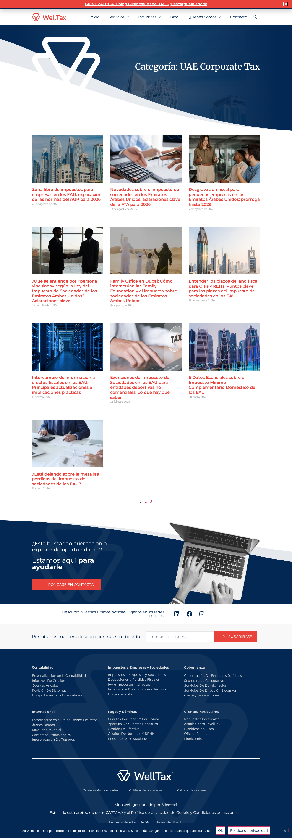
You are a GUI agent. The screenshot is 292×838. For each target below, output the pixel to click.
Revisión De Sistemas (49, 690)
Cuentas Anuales (45, 685)
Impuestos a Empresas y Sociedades (137, 675)
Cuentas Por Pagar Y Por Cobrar (133, 719)
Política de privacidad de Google (160, 812)
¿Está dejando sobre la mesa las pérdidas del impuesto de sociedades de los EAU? (65, 479)
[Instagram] (202, 614)
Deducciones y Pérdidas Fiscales (134, 679)
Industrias (147, 17)
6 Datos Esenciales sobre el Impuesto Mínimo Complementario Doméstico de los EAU (222, 385)
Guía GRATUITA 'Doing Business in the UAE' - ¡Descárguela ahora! (146, 4)
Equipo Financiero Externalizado (57, 695)
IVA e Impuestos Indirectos (129, 684)
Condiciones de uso (211, 812)
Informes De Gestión (48, 681)
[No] (285, 830)
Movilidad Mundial (46, 730)
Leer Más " (39, 212)
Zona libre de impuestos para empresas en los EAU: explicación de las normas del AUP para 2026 (67, 194)
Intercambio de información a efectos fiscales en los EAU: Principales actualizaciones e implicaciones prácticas (63, 385)
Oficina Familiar (197, 734)
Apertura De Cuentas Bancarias (133, 724)
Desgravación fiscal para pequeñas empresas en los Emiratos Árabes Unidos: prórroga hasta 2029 (224, 197)
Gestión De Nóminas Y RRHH (131, 734)
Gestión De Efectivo (124, 729)
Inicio (94, 17)
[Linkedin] (176, 614)
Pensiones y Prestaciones (128, 739)
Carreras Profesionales (100, 790)
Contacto (238, 17)
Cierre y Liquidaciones (201, 695)
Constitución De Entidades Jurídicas (213, 676)
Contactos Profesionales (51, 735)
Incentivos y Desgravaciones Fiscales (137, 689)
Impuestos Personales (201, 719)
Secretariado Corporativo (204, 681)
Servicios (117, 17)
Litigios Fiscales (120, 694)
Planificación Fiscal (199, 729)
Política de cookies (191, 790)
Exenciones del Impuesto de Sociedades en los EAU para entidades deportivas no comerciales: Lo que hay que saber (140, 387)
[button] (285, 4)
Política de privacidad (146, 790)
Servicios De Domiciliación (205, 685)
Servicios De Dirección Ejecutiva (210, 690)
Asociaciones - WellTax (202, 724)
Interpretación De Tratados (53, 740)
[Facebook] (189, 614)
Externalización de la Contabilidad (59, 676)
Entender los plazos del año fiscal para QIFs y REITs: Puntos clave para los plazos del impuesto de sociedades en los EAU (223, 289)
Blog (174, 17)
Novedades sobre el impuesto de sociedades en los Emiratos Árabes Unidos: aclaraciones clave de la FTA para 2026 (145, 197)
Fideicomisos (194, 739)
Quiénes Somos (202, 17)
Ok (220, 830)
